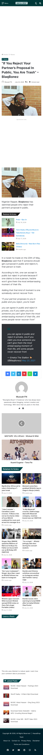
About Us (6, 741)
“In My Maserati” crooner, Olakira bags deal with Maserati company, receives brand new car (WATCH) (31, 513)
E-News (12, 54)
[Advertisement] (21, 29)
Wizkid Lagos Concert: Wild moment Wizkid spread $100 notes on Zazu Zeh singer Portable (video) (10, 603)
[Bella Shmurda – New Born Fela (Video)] (8, 246)
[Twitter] (13, 374)
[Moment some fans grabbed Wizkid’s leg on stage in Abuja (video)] (31, 478)
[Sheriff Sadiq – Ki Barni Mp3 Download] (6, 696)
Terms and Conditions (21, 744)
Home (5, 54)
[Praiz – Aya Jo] (8, 222)
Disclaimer (36, 741)
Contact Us (16, 741)
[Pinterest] (24, 374)
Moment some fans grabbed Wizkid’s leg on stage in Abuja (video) (31, 488)
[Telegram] (35, 374)
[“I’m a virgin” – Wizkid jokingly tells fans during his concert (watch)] (31, 533)
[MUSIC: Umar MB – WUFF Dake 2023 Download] (6, 721)
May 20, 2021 (28, 360)
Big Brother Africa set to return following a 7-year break (11, 488)
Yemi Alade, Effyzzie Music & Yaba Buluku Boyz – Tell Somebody (27, 233)
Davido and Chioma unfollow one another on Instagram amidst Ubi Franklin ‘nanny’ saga (30, 575)
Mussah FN (8, 82)
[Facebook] (8, 374)
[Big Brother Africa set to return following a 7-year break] (11, 478)
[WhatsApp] (30, 374)
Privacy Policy (26, 741)
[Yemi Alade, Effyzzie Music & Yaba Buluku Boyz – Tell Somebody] (8, 232)
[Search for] (40, 3)
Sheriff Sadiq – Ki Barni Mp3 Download (24, 694)
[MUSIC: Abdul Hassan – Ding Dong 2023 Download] (6, 704)
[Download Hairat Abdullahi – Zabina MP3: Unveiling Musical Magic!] (6, 712)
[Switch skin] (36, 3)
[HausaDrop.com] (21, 3)
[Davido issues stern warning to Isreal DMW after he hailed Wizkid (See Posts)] (31, 591)
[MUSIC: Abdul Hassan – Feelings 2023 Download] (6, 687)
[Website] (20, 408)
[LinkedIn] (19, 374)
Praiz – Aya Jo (21, 219)
